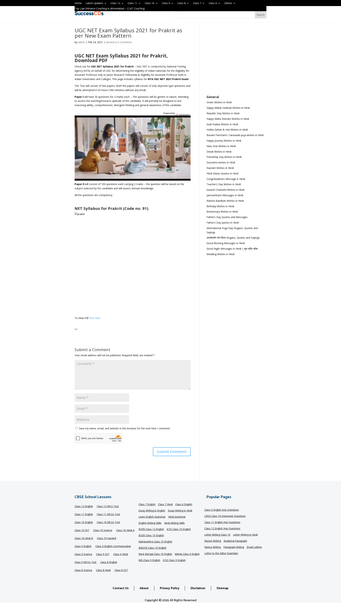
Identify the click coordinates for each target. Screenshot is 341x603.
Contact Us (121, 588)
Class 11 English (84, 514)
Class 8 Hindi (103, 570)
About (144, 588)
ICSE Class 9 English (174, 560)
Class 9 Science (83, 554)
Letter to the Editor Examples (221, 553)
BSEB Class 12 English (151, 529)
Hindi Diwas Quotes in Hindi (223, 173)
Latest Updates (94, 3)
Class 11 (132, 3)
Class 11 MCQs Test (108, 514)
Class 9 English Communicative (113, 546)
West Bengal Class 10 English (155, 554)
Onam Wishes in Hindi (219, 102)
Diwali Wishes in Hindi (219, 151)
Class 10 (149, 3)
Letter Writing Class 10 (217, 534)
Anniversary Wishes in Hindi (222, 211)
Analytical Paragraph (235, 541)
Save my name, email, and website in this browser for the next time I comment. (124, 428)
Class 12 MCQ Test (108, 506)
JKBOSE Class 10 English (152, 548)
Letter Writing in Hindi (245, 534)
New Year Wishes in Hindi (221, 146)
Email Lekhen (254, 547)
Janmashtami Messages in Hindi (225, 195)
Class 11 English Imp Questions (222, 522)
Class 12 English (84, 506)
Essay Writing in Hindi (180, 510)
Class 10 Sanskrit (106, 538)
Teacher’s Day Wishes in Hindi (224, 184)
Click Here (95, 318)
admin (81, 42)
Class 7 (197, 3)
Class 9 (166, 3)
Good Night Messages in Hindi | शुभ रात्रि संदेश (232, 248)
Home (78, 3)
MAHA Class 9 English (187, 554)
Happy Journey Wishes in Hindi (224, 140)
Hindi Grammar (177, 517)
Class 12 (115, 3)
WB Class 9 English (149, 560)
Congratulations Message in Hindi (226, 179)
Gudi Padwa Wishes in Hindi (222, 124)
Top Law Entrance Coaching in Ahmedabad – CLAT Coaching (110, 8)
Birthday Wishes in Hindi (220, 206)
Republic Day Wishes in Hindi (223, 113)
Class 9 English (83, 546)
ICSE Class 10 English (179, 529)
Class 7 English (147, 504)
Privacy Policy (169, 588)
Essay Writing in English (152, 510)
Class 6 (213, 3)
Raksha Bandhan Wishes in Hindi (225, 200)
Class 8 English (108, 562)
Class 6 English (183, 504)
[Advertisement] (236, 61)
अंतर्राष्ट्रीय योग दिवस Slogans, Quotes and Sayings (233, 237)
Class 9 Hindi (120, 554)
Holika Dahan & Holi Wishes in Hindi (227, 129)
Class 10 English (84, 522)
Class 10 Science (102, 530)
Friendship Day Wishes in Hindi (224, 157)
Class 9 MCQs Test (85, 562)
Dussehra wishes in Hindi (221, 162)
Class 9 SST (102, 554)
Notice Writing (212, 547)
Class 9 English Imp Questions (221, 510)
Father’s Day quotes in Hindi (223, 222)
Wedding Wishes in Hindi (220, 254)
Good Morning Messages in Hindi (226, 243)
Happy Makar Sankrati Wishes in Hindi (228, 107)
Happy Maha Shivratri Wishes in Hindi (228, 118)
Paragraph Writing (233, 547)
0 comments (124, 42)
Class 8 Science (83, 570)
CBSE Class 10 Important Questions (225, 516)
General (110, 42)
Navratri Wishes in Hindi (220, 168)
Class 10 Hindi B (84, 538)
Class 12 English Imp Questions (222, 528)
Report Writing (212, 541)
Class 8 (181, 3)
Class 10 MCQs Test (108, 522)
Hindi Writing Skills (174, 523)
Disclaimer (197, 588)
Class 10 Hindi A (125, 530)
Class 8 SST (121, 570)
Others (228, 3)
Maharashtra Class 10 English (155, 541)
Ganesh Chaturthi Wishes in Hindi (225, 189)
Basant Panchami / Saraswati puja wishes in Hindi (235, 135)
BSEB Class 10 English (151, 535)
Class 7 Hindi (165, 504)
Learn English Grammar (152, 517)
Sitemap (222, 588)
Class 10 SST (82, 530)
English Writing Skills (150, 523)
